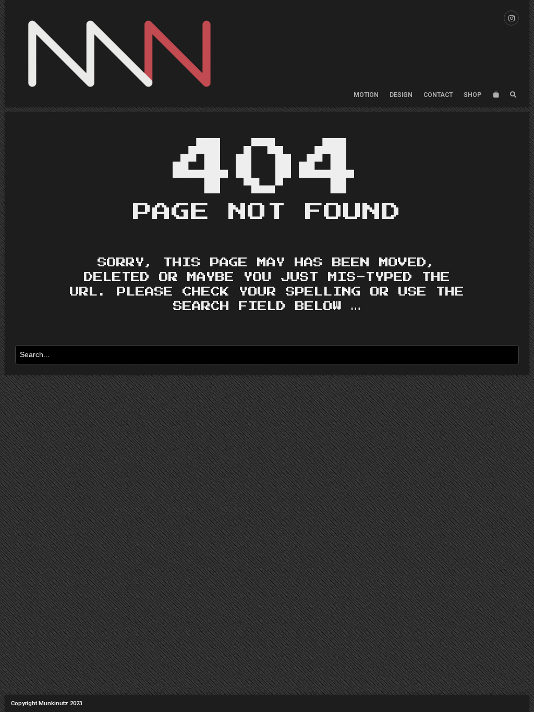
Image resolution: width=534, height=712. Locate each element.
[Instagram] (511, 18)
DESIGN (401, 95)
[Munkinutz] (119, 53)
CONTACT (438, 95)
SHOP (472, 95)
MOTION (366, 95)
